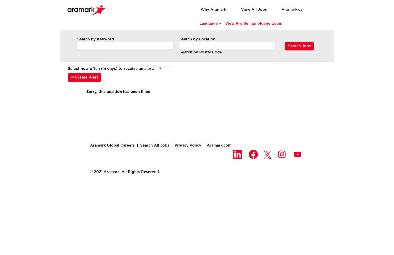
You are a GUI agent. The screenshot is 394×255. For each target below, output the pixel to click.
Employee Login (266, 23)
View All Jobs (254, 9)
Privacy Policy (188, 145)
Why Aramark (213, 9)
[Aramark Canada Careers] (84, 8)
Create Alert (86, 77)
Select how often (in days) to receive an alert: (111, 69)
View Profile (236, 23)
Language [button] (209, 23)
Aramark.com (219, 145)
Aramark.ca (292, 9)
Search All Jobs (154, 145)
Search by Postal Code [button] (201, 52)
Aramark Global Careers (112, 145)
